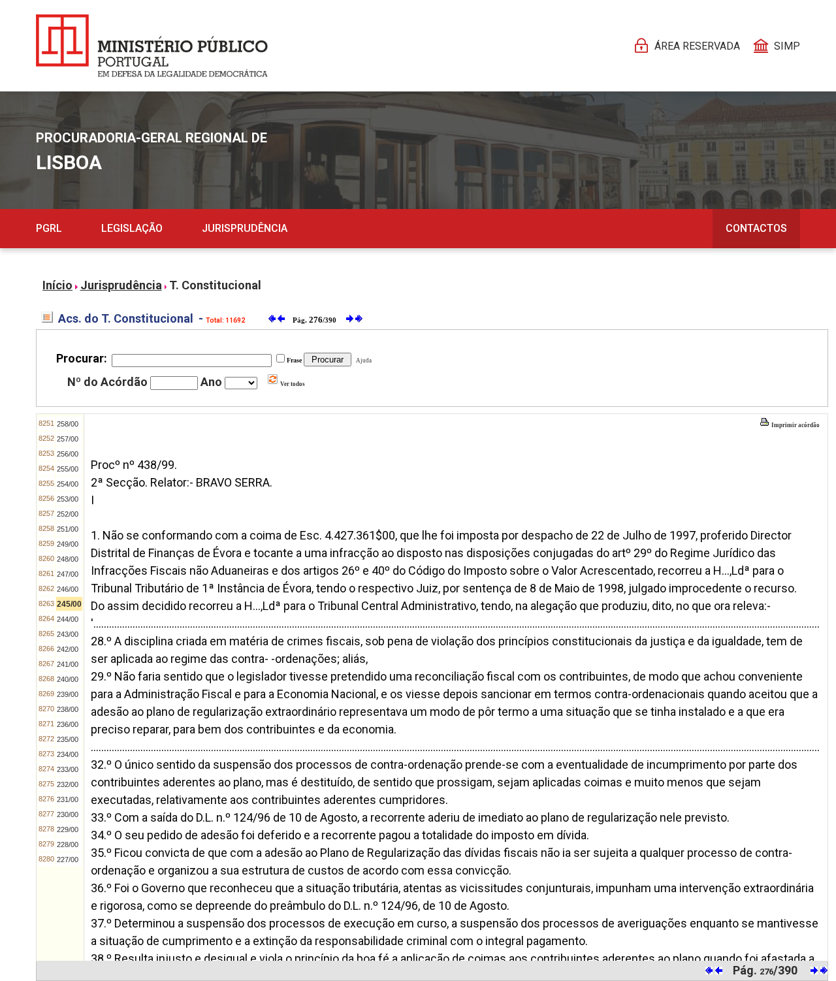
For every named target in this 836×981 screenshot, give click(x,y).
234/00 (67, 754)
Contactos (756, 228)
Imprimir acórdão (795, 425)
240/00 (67, 679)
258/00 (67, 424)
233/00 (67, 769)
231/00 (67, 799)
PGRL (49, 228)
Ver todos (292, 384)
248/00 (67, 559)
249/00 (67, 544)
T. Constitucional (215, 285)
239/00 (67, 694)
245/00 (69, 604)
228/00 (67, 844)
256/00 (67, 454)
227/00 (67, 859)
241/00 (67, 664)
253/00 (67, 499)
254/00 (67, 484)
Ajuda (362, 360)
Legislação (132, 228)
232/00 (67, 784)
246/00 (67, 589)
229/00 (67, 829)
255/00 (67, 469)
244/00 (67, 619)
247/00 (67, 574)
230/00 (67, 814)
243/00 (67, 634)
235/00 (67, 739)
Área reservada (697, 46)
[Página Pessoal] (152, 45)
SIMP (787, 46)
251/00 (67, 529)
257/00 (67, 439)
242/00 (67, 649)
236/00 (67, 724)
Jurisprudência (244, 228)
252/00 (67, 514)
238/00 (67, 709)
